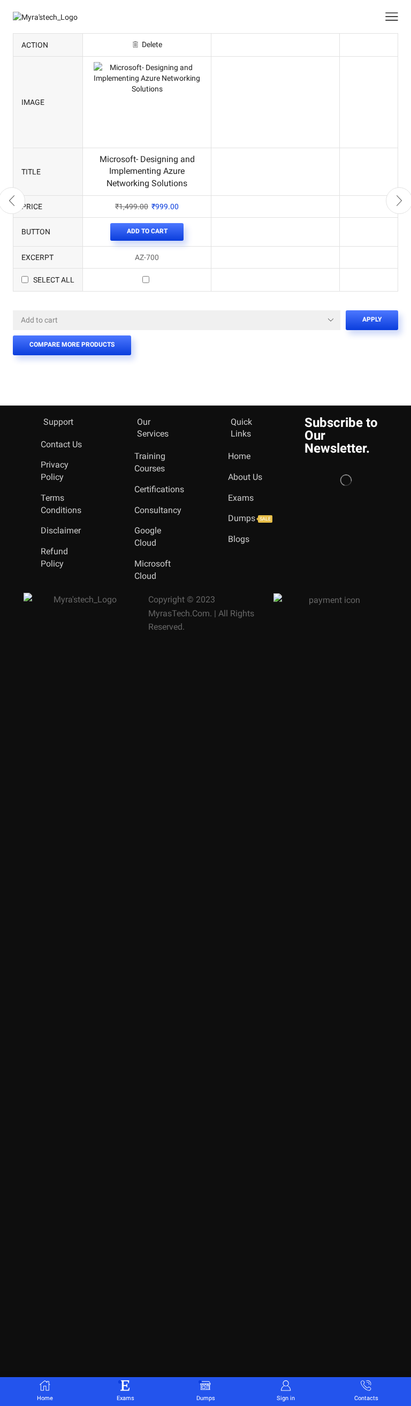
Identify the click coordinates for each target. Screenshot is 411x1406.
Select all (53, 280)
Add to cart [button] (147, 231)
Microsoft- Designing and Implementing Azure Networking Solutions (147, 171)
